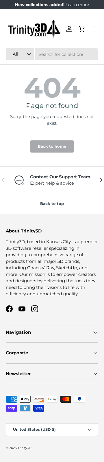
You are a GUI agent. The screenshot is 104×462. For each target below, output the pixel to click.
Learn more (77, 4)
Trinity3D (24, 448)
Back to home (52, 146)
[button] (82, 29)
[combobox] (52, 54)
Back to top (52, 203)
